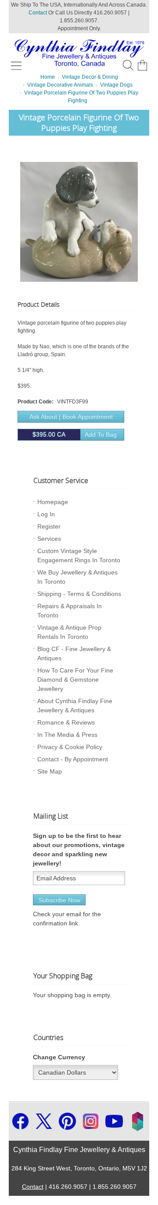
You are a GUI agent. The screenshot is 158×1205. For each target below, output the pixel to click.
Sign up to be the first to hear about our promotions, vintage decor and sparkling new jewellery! (79, 849)
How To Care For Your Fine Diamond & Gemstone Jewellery (75, 679)
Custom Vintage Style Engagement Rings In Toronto (78, 555)
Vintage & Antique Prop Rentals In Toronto (69, 632)
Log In (46, 514)
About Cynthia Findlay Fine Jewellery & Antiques (74, 705)
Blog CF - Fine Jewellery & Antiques (74, 653)
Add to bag (74, 434)
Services (49, 538)
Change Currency (59, 1057)
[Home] (79, 52)
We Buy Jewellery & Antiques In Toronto (77, 577)
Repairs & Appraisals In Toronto (69, 610)
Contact (38, 13)
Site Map (49, 771)
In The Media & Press (67, 734)
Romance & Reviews (66, 722)
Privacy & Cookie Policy (69, 746)
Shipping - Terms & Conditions (79, 593)
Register (49, 526)
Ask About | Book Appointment (71, 416)
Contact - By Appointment (72, 759)
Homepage (52, 501)
